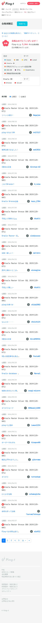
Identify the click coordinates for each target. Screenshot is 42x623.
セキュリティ (6, 591)
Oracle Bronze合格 (10, 201)
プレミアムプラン (7, 12)
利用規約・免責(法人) (10, 587)
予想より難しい (7, 287)
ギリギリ (5, 477)
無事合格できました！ (10, 150)
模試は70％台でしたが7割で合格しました (17, 460)
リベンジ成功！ (7, 115)
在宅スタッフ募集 (8, 572)
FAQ (25, 12)
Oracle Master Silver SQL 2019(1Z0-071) (21, 236)
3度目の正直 (6, 167)
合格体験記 (15, 9)
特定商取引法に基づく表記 (11, 577)
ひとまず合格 (7, 494)
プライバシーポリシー (9, 589)
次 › (24, 540)
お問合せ (5, 599)
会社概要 (5, 574)
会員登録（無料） (33, 3)
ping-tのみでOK (8, 132)
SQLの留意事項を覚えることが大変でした (17, 356)
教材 (3, 9)
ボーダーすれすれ (8, 442)
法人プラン (31, 12)
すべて (26, 56)
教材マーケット (6, 15)
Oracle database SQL (11, 373)
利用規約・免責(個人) (10, 584)
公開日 (14, 97)
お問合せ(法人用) (8, 601)
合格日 (23, 97)
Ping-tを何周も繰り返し (11, 531)
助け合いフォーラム (26, 9)
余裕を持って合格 (8, 511)
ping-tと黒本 (7, 425)
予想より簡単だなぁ (9, 219)
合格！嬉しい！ (7, 253)
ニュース (8, 9)
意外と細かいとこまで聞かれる (13, 270)
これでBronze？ (8, 184)
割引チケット (19, 12)
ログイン (23, 3)
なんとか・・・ (7, 322)
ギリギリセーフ (7, 408)
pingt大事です (7, 305)
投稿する (22, 24)
